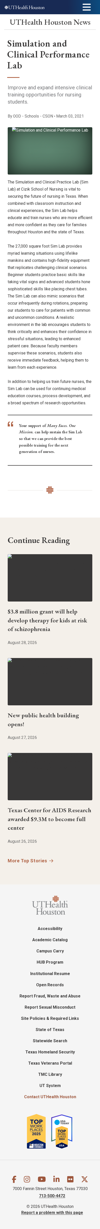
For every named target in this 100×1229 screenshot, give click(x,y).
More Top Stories (27, 860)
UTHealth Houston (50, 22)
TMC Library (50, 1074)
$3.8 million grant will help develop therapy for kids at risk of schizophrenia (47, 620)
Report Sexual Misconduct (50, 1007)
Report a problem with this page (52, 1212)
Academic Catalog (50, 939)
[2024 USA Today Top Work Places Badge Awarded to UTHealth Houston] (64, 1131)
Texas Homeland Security (50, 1052)
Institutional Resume (50, 973)
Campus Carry (50, 951)
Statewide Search (50, 1040)
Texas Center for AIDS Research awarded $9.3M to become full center (49, 819)
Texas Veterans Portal (50, 1063)
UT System (50, 1085)
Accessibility (50, 928)
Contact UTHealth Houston (50, 1096)
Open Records (50, 984)
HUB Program (50, 962)
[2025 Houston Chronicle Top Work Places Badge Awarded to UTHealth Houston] (38, 1131)
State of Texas (50, 1029)
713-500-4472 (52, 1195)
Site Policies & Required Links (50, 1018)
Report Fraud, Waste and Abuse (50, 996)
